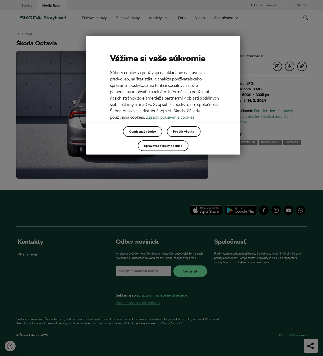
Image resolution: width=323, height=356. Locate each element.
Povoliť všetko (183, 131)
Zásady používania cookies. (170, 117)
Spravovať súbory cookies (163, 145)
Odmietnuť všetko (142, 131)
